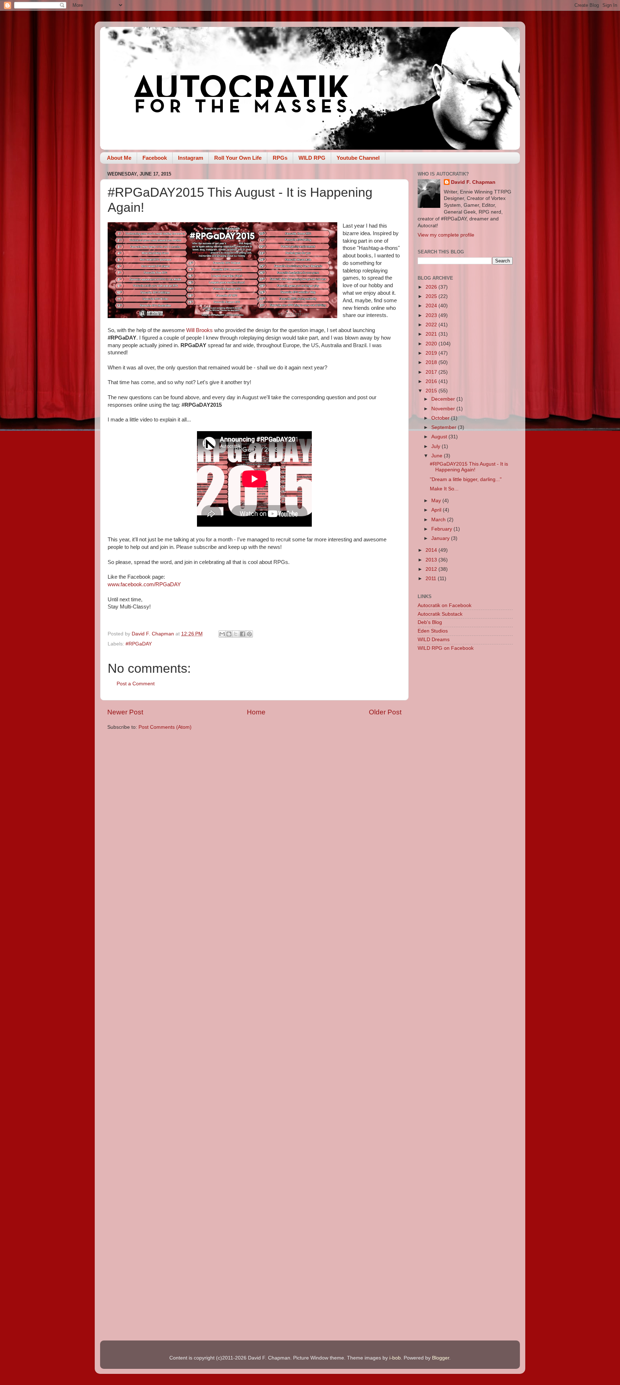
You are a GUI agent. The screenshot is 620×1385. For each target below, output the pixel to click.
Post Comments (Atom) (165, 727)
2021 (432, 334)
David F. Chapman (473, 182)
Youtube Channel (358, 158)
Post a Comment (136, 683)
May (436, 500)
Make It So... (444, 488)
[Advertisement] (465, 771)
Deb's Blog (430, 622)
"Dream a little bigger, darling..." (466, 479)
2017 (432, 372)
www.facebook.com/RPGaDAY (144, 584)
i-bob (395, 1358)
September (444, 427)
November (443, 408)
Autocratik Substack (440, 614)
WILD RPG (312, 158)
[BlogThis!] (228, 634)
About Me (119, 158)
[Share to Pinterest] (249, 634)
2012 (432, 569)
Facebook (154, 158)
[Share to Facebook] (242, 634)
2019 (432, 353)
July (436, 446)
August (439, 436)
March (439, 519)
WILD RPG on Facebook (446, 648)
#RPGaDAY (139, 644)
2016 (432, 381)
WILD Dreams (434, 639)
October (441, 418)
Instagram (190, 158)
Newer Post (125, 712)
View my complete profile (446, 235)
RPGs (280, 158)
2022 (432, 324)
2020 (432, 343)
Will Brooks (200, 330)
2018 (432, 362)
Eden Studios (433, 631)
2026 (432, 287)
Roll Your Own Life (238, 158)
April (437, 510)
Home (256, 712)
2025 (432, 296)
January (441, 538)
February (442, 529)
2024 (432, 305)
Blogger (440, 1358)
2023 (432, 315)
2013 (432, 560)
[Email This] (222, 634)
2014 (432, 550)
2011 (432, 578)
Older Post (385, 712)
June (437, 455)
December (443, 399)
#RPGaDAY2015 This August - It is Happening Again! (469, 466)
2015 (432, 390)
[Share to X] (235, 634)
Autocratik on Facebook (444, 605)
